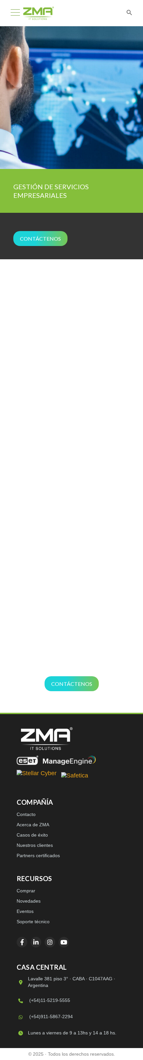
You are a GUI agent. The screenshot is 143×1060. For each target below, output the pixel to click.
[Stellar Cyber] (37, 776)
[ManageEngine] (69, 760)
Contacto (26, 814)
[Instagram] (50, 942)
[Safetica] (74, 776)
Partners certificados (38, 855)
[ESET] (27, 760)
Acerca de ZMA (33, 824)
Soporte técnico (33, 921)
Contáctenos (40, 238)
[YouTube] (64, 942)
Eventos (25, 911)
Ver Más (71, 406)
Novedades (29, 901)
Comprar (26, 890)
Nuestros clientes (35, 845)
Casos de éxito (32, 835)
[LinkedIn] (36, 942)
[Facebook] (22, 942)
